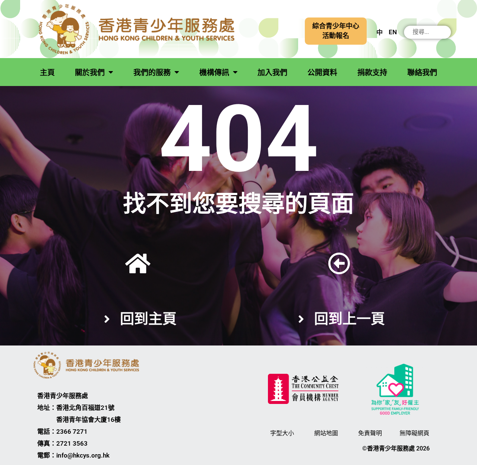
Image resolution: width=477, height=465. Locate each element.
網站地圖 (326, 433)
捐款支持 (372, 72)
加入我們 (272, 72)
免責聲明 (370, 433)
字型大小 (282, 433)
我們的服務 (152, 72)
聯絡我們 (422, 72)
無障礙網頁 (414, 433)
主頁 (47, 72)
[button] (336, 31)
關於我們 (90, 72)
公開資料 (322, 72)
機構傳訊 (214, 72)
